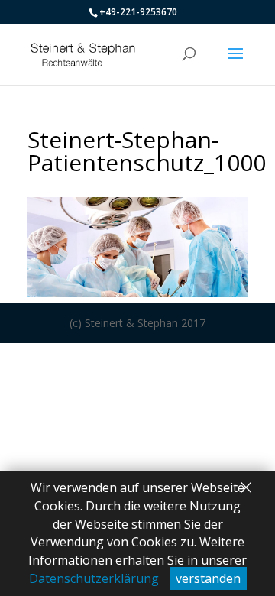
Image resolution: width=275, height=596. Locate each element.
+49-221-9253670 (138, 11)
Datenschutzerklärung (94, 578)
